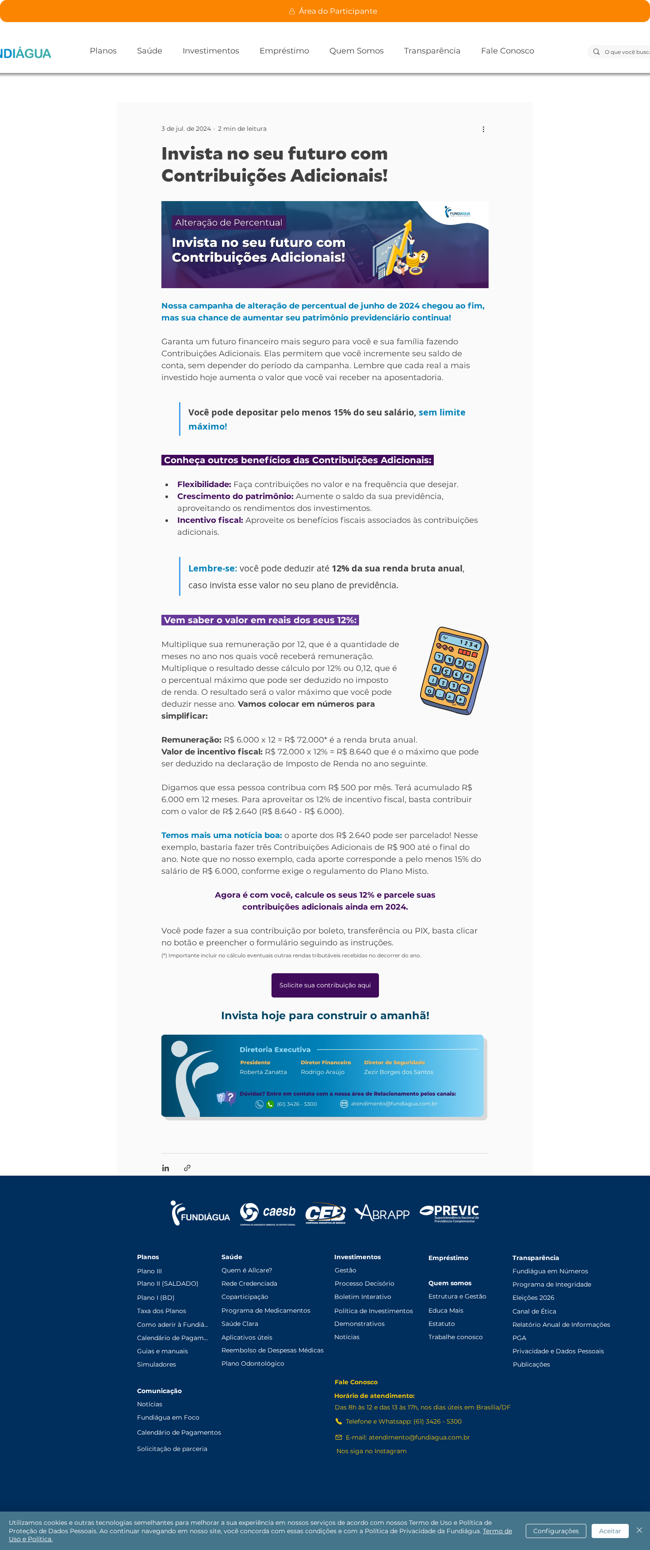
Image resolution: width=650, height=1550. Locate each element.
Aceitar (610, 1531)
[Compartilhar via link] (187, 1168)
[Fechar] (639, 1531)
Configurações (556, 1531)
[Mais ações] (483, 128)
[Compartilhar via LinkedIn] (165, 1168)
